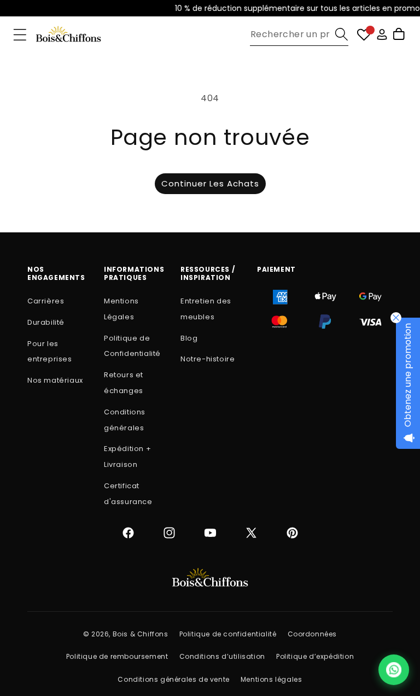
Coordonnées (312, 634)
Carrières (45, 301)
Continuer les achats (210, 183)
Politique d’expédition (315, 656)
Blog (188, 338)
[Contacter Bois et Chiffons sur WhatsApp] (393, 669)
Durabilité (46, 322)
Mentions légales (271, 679)
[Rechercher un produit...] (341, 34)
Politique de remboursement (117, 656)
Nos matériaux (55, 380)
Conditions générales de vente (173, 679)
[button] (20, 35)
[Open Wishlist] (364, 35)
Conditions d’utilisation (222, 656)
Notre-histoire (207, 359)
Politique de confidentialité (228, 634)
